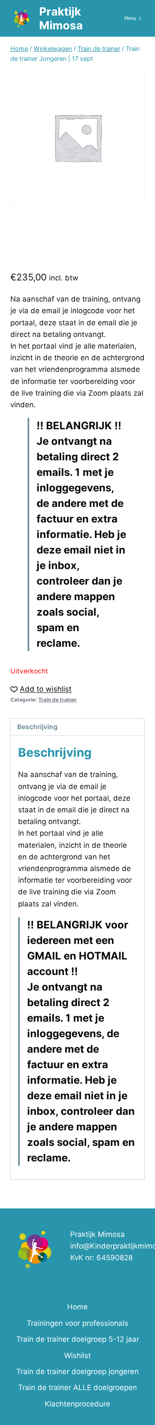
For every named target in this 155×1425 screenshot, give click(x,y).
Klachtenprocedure (77, 1404)
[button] (40, 689)
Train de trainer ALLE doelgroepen (77, 1387)
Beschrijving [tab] (37, 727)
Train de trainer (57, 699)
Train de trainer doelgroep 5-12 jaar (77, 1339)
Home (77, 1306)
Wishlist (77, 1355)
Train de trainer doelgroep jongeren (77, 1371)
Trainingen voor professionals (77, 1323)
